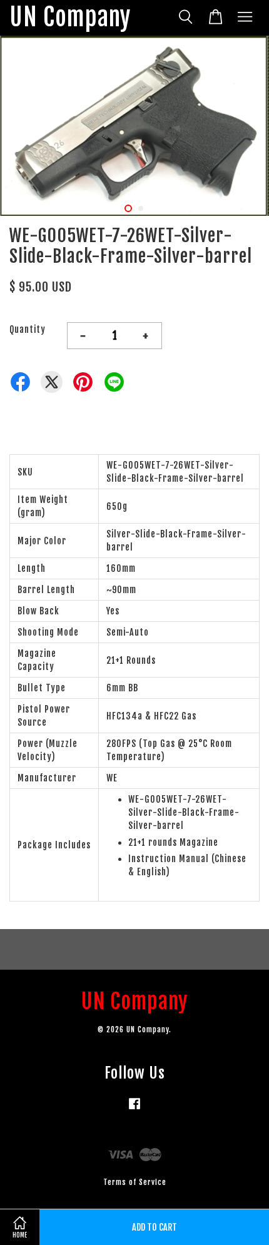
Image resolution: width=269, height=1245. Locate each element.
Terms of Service (134, 1182)
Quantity (27, 329)
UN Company (70, 18)
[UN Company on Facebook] (134, 1109)
